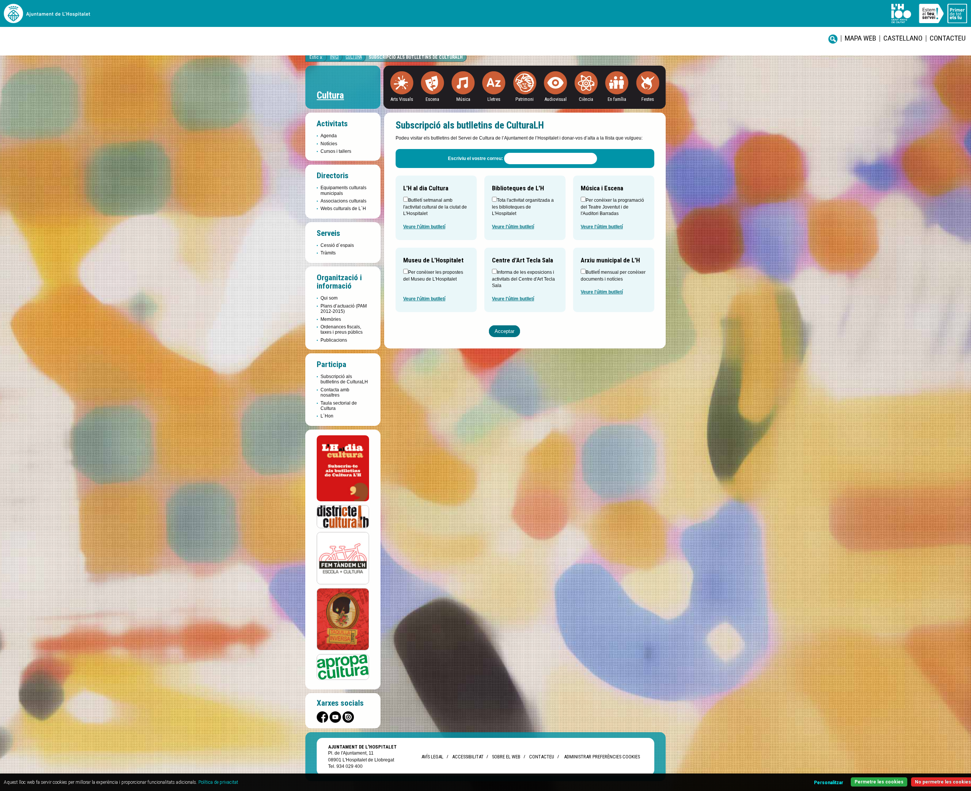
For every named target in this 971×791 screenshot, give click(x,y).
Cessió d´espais (337, 245)
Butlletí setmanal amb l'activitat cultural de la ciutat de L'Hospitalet (435, 207)
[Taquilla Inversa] (343, 619)
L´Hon (327, 416)
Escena (432, 99)
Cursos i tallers (336, 151)
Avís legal (432, 757)
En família (617, 99)
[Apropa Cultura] (343, 667)
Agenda (329, 135)
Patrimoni (524, 99)
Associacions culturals (343, 201)
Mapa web (860, 38)
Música (463, 99)
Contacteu (948, 38)
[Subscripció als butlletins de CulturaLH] (343, 468)
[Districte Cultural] (343, 516)
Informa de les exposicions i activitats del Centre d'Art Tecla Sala (523, 279)
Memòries (331, 319)
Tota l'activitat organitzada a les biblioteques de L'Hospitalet (523, 207)
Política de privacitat (218, 782)
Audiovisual (555, 99)
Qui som (329, 298)
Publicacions (334, 340)
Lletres (493, 99)
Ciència (586, 99)
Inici (334, 57)
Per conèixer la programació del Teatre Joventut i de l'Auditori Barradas (612, 207)
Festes (647, 99)
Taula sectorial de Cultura (339, 405)
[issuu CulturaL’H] (348, 717)
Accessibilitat (467, 757)
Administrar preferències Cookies (602, 757)
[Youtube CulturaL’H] (335, 717)
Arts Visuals (401, 99)
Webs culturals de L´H (343, 208)
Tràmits (328, 253)
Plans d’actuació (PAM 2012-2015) (344, 308)
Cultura (354, 57)
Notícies (329, 143)
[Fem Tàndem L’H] (343, 557)
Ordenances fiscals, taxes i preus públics (342, 329)
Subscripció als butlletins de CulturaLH (416, 57)
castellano (902, 38)
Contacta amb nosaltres (335, 392)
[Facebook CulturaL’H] (322, 717)
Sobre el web (506, 757)
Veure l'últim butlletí (424, 226)
